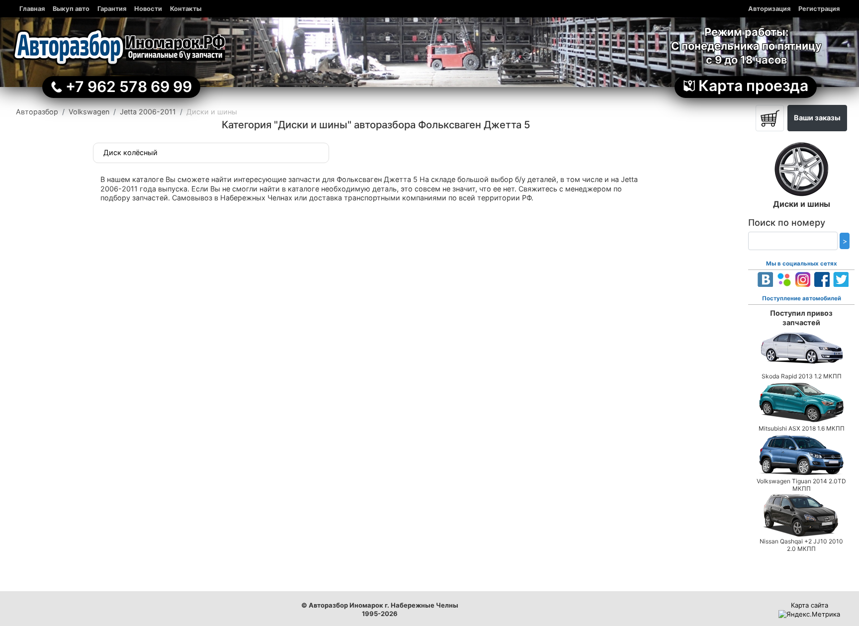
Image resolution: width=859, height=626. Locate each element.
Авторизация (769, 8)
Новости (148, 8)
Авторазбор (37, 111)
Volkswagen (89, 111)
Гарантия (111, 8)
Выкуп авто (71, 8)
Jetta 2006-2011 (148, 111)
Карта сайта (809, 605)
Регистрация (819, 8)
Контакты (185, 8)
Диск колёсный (130, 152)
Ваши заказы (817, 117)
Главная (32, 8)
